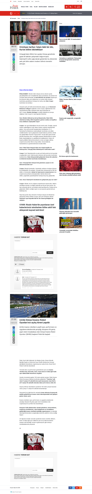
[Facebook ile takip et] (70, 487)
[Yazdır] (14, 67)
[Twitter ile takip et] (73, 487)
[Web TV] (78, 1)
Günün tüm (77, 13)
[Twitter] (14, 57)
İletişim (42, 487)
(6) (28, 287)
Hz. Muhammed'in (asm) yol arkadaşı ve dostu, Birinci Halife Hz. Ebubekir (44, 13)
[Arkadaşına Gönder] (14, 64)
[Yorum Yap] (14, 69)
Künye (37, 487)
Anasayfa (32, 487)
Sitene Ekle (37, 1)
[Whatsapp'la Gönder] (14, 62)
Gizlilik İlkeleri (48, 487)
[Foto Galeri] (81, 1)
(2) (28, 272)
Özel (31, 6)
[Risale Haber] (14, 6)
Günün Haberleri (27, 1)
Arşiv (32, 1)
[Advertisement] (6, 39)
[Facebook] (14, 54)
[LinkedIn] (14, 59)
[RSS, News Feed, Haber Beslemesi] (80, 487)
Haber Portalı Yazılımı (16, 492)
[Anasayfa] (11, 1)
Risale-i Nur (24, 6)
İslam (35, 6)
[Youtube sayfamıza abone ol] (77, 487)
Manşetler (20, 1)
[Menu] (66, 7)
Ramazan (51, 6)
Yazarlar (14, 1)
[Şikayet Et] (51, 273)
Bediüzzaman (43, 6)
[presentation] (15, 13)
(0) (31, 272)
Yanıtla (24, 272)
